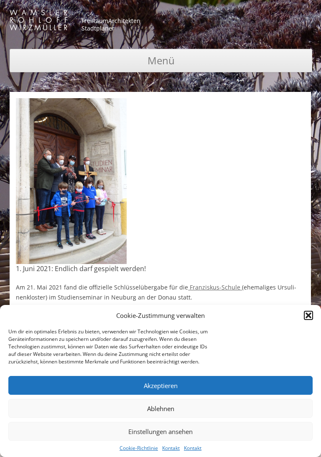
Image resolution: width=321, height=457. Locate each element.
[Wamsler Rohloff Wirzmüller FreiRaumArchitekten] (38, 21)
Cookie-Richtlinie (139, 448)
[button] (308, 315)
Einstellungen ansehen (160, 431)
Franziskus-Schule (215, 287)
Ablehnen (160, 408)
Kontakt (171, 448)
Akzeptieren (161, 385)
